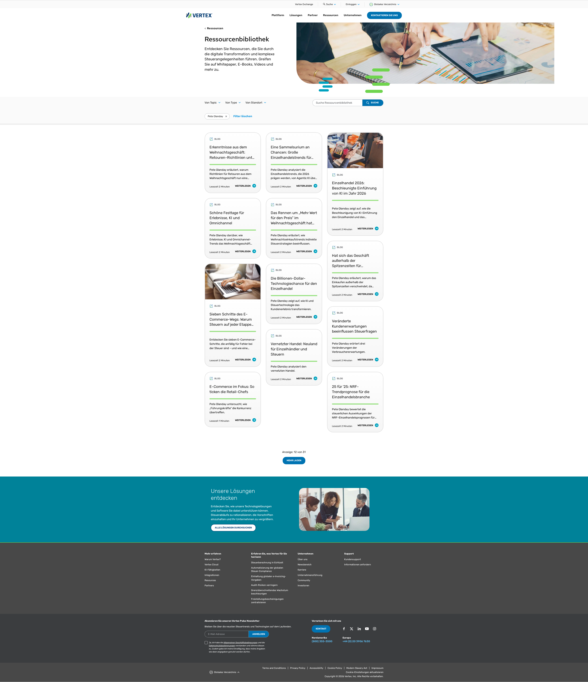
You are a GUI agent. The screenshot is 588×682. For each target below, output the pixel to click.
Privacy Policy (297, 668)
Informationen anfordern (357, 564)
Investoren (303, 585)
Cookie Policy (335, 668)
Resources (210, 580)
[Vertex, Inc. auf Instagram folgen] (374, 629)
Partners (209, 585)
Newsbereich (304, 564)
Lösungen (296, 15)
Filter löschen (242, 116)
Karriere (302, 569)
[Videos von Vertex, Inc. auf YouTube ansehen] (367, 629)
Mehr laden (294, 460)
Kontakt (321, 628)
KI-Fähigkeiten (212, 569)
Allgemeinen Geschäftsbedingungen (240, 642)
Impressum (377, 668)
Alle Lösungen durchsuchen (233, 527)
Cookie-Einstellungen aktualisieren (364, 672)
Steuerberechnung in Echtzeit (267, 562)
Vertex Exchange (304, 4)
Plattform (278, 15)
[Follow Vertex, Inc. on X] (351, 629)
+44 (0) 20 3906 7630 (356, 641)
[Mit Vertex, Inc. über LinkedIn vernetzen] (359, 629)
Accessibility (316, 668)
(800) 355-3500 (322, 641)
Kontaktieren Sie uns (384, 15)
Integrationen (212, 575)
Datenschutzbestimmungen (222, 645)
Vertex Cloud (211, 564)
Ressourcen (330, 15)
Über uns (302, 559)
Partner (313, 15)
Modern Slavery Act (356, 668)
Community (304, 580)
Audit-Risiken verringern (264, 585)
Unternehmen (353, 15)
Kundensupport (352, 559)
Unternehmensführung (310, 575)
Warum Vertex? (213, 559)
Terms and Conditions (274, 668)
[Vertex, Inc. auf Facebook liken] (344, 629)
